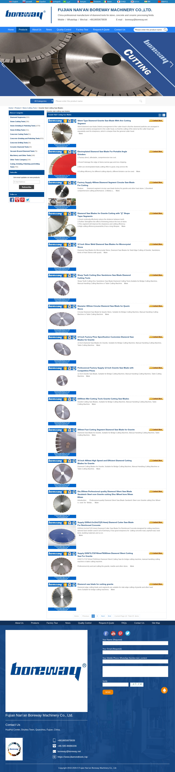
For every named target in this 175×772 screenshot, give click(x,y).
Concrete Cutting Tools (19, 134)
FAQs (124, 623)
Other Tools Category (18, 160)
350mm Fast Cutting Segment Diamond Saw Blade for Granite (106, 430)
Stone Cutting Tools (29, 108)
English (15, 2)
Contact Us (119, 29)
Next (103, 616)
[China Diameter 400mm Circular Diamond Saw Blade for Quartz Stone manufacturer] (62, 319)
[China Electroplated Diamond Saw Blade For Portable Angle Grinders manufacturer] (62, 164)
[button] (172, 65)
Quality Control (64, 29)
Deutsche (97, 2)
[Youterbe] (17, 200)
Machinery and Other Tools (20, 155)
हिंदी (149, 2)
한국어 (136, 2)
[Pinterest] (22, 200)
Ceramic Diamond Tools (19, 147)
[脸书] (12, 200)
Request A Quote (101, 29)
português (56, 2)
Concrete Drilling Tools (19, 143)
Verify (105, 681)
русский (29, 2)
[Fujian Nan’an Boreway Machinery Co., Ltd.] (25, 15)
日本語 (123, 2)
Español (43, 2)
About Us (36, 29)
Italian (109, 2)
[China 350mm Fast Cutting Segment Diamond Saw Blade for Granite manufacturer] (62, 442)
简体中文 (164, 2)
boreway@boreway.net (69, 751)
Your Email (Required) (112, 649)
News (49, 29)
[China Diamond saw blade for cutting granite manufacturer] (62, 597)
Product (18, 108)
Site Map (156, 623)
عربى (68, 2)
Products (23, 29)
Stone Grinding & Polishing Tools (22, 126)
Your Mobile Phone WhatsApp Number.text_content (125, 658)
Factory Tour (82, 29)
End (109, 616)
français (83, 2)
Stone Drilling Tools (17, 130)
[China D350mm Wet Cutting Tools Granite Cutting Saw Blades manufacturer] (62, 411)
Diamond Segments (17, 117)
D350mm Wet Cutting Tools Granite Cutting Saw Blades (103, 399)
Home (11, 29)
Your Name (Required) (112, 640)
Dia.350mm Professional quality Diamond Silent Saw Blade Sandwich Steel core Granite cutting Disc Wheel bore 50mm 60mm (105, 494)
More (81, 134)
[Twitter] (27, 200)
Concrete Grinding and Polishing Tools (25, 138)
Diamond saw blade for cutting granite (95, 584)
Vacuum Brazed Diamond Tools (22, 151)
